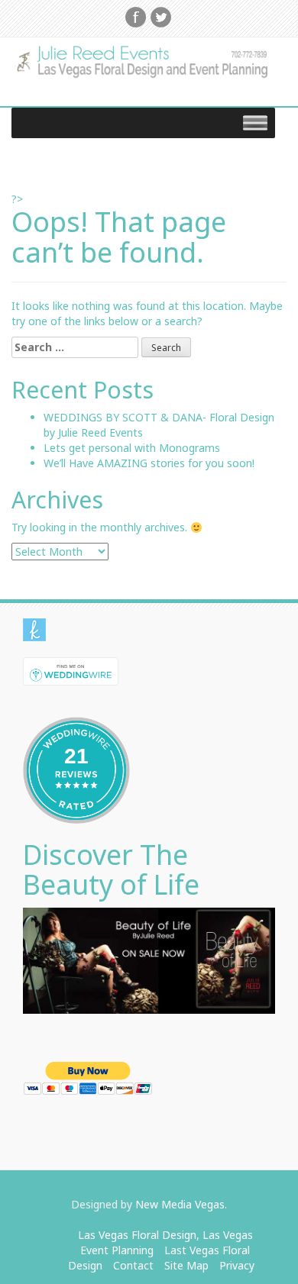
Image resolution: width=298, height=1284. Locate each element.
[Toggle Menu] (255, 122)
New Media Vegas (180, 1204)
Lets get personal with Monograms (132, 447)
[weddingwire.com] (70, 670)
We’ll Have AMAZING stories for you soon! (149, 463)
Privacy (236, 1265)
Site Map (186, 1265)
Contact (133, 1265)
